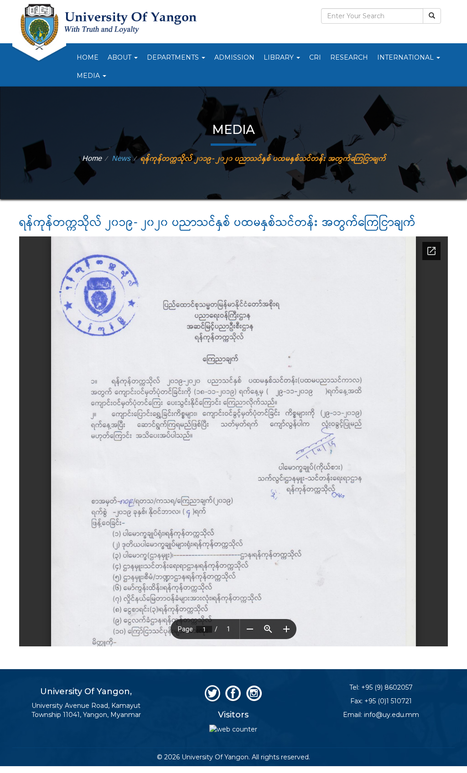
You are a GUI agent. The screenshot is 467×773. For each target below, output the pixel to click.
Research (349, 57)
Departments (174, 57)
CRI (315, 57)
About (120, 57)
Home (88, 57)
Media (89, 76)
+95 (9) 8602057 (387, 687)
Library (280, 57)
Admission (234, 57)
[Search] (432, 16)
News (121, 159)
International (406, 57)
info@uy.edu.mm (391, 715)
